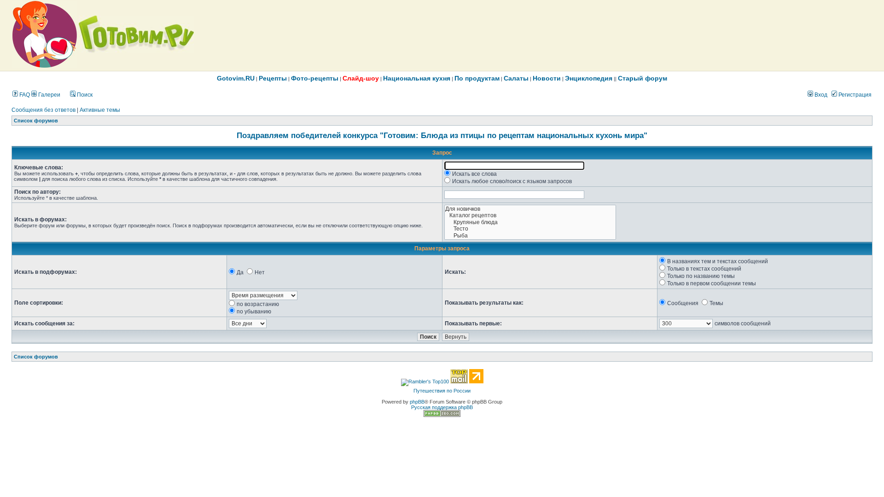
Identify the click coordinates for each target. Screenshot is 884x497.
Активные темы (100, 110)
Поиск (84, 95)
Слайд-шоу (361, 78)
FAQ (24, 95)
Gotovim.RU (236, 78)
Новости (547, 78)
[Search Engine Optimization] (442, 415)
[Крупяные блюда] (530, 222)
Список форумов (36, 120)
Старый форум (642, 78)
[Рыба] (530, 235)
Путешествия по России (442, 390)
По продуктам (477, 78)
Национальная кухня (416, 78)
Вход (820, 95)
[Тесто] (530, 228)
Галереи (48, 95)
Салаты (516, 78)
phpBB (417, 402)
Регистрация (854, 95)
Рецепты (273, 78)
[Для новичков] (530, 209)
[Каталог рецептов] (530, 215)
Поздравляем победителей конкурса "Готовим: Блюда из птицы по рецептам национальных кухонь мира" (442, 135)
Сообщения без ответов (44, 110)
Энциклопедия (588, 78)
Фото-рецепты (314, 78)
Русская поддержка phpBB (442, 407)
